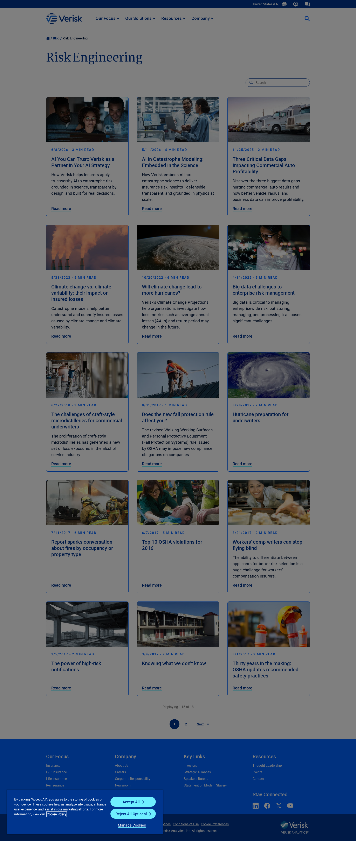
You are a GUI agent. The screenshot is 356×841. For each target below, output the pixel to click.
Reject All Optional (131, 813)
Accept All (131, 801)
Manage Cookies (132, 825)
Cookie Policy (56, 814)
